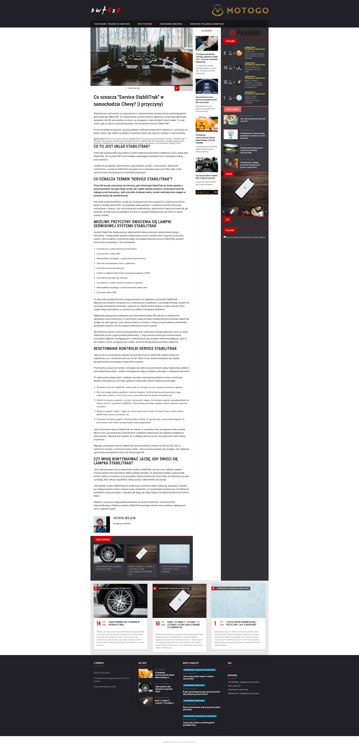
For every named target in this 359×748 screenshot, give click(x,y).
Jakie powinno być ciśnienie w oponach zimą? (253, 69)
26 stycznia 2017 (191, 704)
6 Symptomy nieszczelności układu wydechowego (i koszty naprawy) (254, 55)
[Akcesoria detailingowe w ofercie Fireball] (245, 30)
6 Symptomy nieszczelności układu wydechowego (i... (164, 674)
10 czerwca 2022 (163, 697)
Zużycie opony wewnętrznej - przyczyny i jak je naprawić (174, 569)
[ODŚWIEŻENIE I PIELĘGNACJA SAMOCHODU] (120, 585)
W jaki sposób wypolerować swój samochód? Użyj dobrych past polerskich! (201, 693)
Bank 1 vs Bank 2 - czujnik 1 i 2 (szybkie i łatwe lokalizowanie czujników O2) (254, 84)
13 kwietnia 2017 (190, 673)
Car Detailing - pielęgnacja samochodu (112, 24)
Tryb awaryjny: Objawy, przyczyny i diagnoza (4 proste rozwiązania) (250, 164)
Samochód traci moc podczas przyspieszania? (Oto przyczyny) (206, 99)
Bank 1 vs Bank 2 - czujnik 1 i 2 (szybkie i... (165, 701)
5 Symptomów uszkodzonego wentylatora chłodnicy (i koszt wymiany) (252, 135)
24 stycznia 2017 (191, 689)
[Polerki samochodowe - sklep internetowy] (207, 191)
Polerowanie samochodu (171, 24)
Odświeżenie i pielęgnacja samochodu (207, 24)
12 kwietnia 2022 (248, 159)
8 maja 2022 (161, 669)
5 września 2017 (248, 115)
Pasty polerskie (145, 24)
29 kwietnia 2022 (248, 130)
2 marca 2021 (247, 145)
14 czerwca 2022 (163, 683)
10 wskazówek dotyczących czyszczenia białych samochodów (251, 150)
